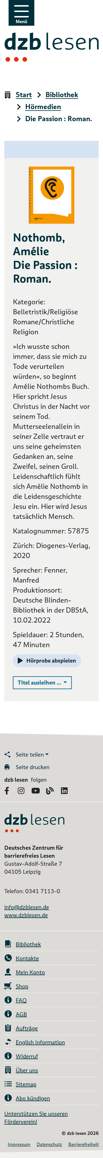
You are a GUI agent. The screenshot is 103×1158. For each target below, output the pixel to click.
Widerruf (27, 1056)
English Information (40, 1042)
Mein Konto (30, 972)
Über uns (27, 1070)
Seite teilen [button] (30, 754)
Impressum (19, 1144)
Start (24, 95)
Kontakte (27, 958)
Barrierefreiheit (83, 1144)
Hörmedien (43, 107)
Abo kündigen (33, 1098)
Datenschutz (49, 1144)
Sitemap (26, 1084)
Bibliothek (61, 95)
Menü (21, 22)
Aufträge (27, 1028)
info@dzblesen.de (26, 907)
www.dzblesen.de (26, 915)
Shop (22, 986)
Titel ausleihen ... (45, 682)
